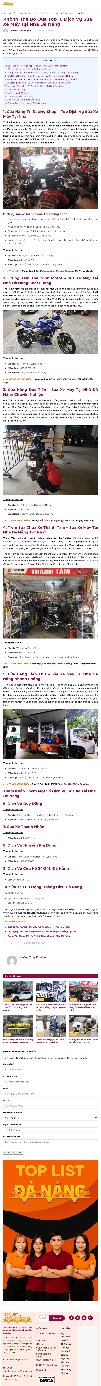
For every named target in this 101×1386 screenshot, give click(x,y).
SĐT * (6, 1100)
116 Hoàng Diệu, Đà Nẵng (29, 648)
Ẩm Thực (65, 1336)
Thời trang (66, 1344)
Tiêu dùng (66, 1369)
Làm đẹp (65, 1347)
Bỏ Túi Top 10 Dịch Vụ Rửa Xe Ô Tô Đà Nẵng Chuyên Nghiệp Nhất (51, 1007)
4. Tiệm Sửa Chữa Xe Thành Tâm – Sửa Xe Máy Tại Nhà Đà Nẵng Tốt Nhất (41, 79)
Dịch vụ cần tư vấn (12, 1112)
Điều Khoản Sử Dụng (43, 1355)
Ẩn (55, 60)
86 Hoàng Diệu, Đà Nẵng (29, 364)
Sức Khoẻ (65, 1351)
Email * (6, 1088)
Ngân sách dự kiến (12, 1124)
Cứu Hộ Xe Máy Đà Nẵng (63, 379)
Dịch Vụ (65, 1373)
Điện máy (65, 1358)
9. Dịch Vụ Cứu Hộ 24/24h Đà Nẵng (22, 100)
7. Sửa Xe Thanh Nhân (16, 93)
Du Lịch (64, 1340)
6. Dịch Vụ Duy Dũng (15, 89)
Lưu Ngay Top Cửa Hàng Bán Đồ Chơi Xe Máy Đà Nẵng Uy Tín (41, 931)
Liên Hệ (40, 1344)
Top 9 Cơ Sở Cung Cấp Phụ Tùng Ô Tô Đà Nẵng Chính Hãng (82, 1007)
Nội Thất (65, 1366)
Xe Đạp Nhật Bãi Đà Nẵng (57, 663)
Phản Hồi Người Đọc (46, 1360)
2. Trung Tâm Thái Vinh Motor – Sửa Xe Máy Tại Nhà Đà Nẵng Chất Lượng (41, 72)
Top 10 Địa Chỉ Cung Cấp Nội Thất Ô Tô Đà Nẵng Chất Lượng (17, 1007)
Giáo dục (65, 1355)
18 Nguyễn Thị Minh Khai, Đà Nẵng (34, 255)
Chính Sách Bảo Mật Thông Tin (46, 1349)
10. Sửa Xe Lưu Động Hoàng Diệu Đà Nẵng (26, 103)
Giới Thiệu (41, 1340)
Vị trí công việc (10, 1076)
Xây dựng (65, 1362)
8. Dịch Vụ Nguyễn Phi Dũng (19, 96)
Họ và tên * (8, 1064)
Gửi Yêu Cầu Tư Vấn (13, 1152)
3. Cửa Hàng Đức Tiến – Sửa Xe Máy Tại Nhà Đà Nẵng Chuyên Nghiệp (39, 76)
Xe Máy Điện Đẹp (54, 520)
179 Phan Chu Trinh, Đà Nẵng (32, 768)
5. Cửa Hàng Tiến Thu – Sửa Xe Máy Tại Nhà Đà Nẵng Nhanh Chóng (38, 83)
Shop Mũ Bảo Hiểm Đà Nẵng (73, 784)
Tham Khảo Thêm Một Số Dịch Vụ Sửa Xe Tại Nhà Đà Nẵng (34, 86)
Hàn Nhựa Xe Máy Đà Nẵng (59, 271)
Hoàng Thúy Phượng (21, 31)
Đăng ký (57, 1318)
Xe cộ (50, 31)
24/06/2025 (40, 31)
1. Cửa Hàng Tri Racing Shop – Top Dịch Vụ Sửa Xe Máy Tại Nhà (36, 66)
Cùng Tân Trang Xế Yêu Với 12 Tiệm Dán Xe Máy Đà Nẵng (39, 936)
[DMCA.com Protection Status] (47, 1379)
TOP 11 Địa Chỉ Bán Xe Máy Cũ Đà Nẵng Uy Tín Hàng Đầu (39, 927)
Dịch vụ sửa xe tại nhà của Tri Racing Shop (29, 69)
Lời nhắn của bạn (11, 1137)
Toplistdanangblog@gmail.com (17, 1371)
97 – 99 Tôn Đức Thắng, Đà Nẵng (33, 505)
